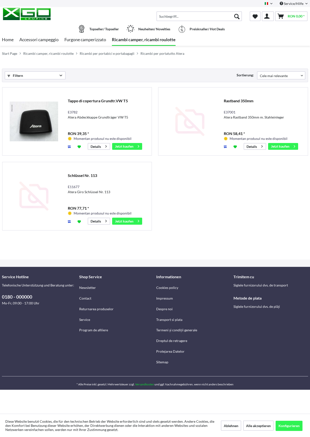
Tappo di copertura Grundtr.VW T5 (98, 100)
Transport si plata (169, 320)
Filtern (17, 75)
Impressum (164, 298)
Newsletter (87, 288)
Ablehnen (231, 426)
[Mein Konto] (268, 16)
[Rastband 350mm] (190, 121)
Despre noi (164, 309)
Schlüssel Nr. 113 (82, 175)
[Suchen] (237, 16)
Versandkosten (144, 384)
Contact (85, 298)
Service (84, 320)
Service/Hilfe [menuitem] (293, 3)
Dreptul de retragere (171, 341)
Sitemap (162, 362)
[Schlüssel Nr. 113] (34, 196)
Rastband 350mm (238, 100)
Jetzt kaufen (124, 146)
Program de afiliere (93, 330)
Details (96, 146)
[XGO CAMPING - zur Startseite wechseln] (40, 14)
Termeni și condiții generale (176, 330)
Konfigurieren (289, 426)
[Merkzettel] (255, 16)
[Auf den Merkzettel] (80, 146)
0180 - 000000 (17, 297)
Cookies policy (167, 288)
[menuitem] (199, 16)
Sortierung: (245, 75)
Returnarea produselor (96, 309)
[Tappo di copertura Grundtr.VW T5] (34, 121)
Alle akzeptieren (258, 426)
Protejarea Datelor (170, 351)
